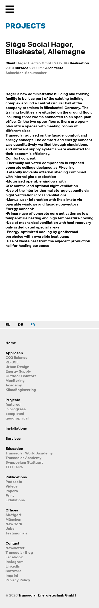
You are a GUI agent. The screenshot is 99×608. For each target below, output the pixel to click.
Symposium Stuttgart (24, 462)
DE (20, 324)
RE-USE (12, 362)
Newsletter (15, 547)
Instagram (14, 561)
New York (14, 524)
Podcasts (14, 481)
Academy (14, 385)
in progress (16, 409)
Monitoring (15, 380)
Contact (12, 543)
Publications (16, 477)
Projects (26, 25)
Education (14, 448)
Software (13, 570)
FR (32, 324)
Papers (12, 490)
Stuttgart (13, 514)
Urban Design (17, 366)
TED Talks (14, 467)
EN (8, 324)
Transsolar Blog (19, 552)
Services (13, 438)
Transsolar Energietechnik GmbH (47, 595)
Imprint (12, 575)
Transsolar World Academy (29, 453)
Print (10, 495)
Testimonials (16, 533)
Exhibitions (15, 500)
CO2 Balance (16, 357)
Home (11, 342)
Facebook (14, 557)
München (13, 519)
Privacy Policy (18, 580)
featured (13, 404)
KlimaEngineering (21, 389)
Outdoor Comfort (21, 376)
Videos (12, 486)
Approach (14, 353)
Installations (16, 428)
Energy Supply (18, 371)
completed (15, 413)
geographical (17, 418)
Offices (12, 510)
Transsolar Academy (23, 457)
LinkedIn (13, 566)
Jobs (10, 528)
